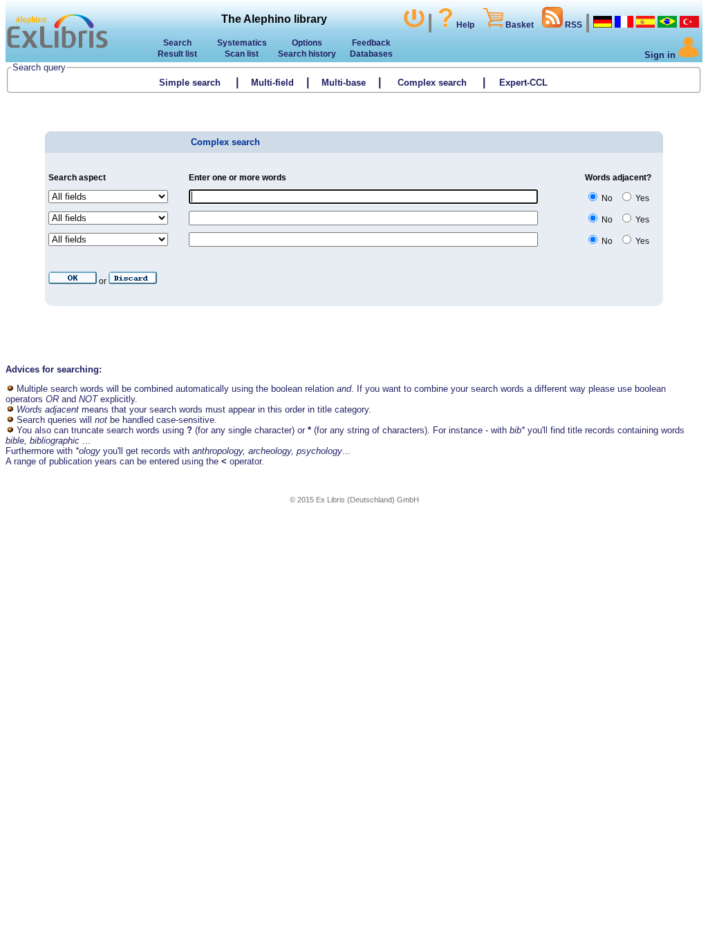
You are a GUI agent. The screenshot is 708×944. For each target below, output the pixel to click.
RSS (572, 25)
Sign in (661, 55)
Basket (518, 25)
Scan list (242, 54)
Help (465, 25)
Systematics (242, 43)
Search (177, 43)
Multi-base (344, 82)
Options (307, 43)
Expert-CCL (524, 82)
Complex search (432, 82)
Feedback (371, 43)
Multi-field (272, 82)
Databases (371, 54)
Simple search (190, 82)
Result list (177, 54)
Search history (307, 54)
